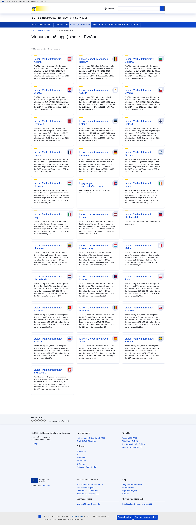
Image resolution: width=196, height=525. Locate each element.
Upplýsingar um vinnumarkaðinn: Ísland (91, 185)
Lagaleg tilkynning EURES (132, 447)
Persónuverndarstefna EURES (133, 444)
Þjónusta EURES (98, 24)
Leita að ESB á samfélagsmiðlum (89, 504)
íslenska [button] (111, 8)
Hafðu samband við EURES (119, 24)
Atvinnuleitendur (44, 24)
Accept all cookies (124, 517)
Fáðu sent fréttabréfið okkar (87, 467)
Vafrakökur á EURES (130, 441)
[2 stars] (34, 420)
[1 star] (32, 420)
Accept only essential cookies (145, 517)
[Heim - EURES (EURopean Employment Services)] (41, 8)
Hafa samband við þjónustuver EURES (91, 438)
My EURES (135, 24)
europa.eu (46, 485)
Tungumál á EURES (129, 438)
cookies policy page (76, 516)
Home (33, 30)
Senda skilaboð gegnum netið (88, 491)
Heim (34, 24)
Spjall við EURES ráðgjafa (86, 441)
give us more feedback (60, 421)
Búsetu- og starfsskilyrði (78, 24)
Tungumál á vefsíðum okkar (132, 485)
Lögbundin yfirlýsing (129, 491)
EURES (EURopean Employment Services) (50, 433)
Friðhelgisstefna (128, 488)
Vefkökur (125, 494)
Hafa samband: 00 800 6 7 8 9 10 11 (90, 485)
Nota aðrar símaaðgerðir (85, 488)
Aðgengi (34, 444)
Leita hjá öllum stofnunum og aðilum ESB (137, 504)
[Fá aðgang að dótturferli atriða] (51, 25)
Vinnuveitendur (59, 24)
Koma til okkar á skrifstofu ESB (88, 494)
